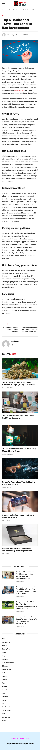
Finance (4, 676)
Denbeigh (11, 35)
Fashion (4, 673)
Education (5, 666)
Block (4, 652)
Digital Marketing (8, 663)
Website (4, 724)
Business (5, 659)
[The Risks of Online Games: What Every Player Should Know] (20, 435)
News (4, 700)
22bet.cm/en (19, 90)
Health (4, 686)
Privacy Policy (25, 738)
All (3, 15)
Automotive (6, 642)
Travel (4, 720)
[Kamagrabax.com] (20, 3)
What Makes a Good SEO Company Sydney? (10, 329)
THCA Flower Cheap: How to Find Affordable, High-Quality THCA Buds (18, 383)
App (3, 639)
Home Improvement (9, 690)
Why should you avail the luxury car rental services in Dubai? (30, 329)
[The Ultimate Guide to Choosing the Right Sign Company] (20, 402)
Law (3, 693)
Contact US (14, 738)
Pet (3, 703)
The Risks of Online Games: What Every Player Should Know (19, 450)
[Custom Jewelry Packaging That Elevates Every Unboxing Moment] (20, 535)
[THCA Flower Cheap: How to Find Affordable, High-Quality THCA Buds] (20, 369)
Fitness (4, 680)
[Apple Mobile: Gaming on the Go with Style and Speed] (20, 501)
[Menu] (3, 3)
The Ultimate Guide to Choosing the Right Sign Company (18, 417)
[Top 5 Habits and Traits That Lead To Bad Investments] (20, 51)
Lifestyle (5, 697)
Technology (6, 717)
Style (4, 714)
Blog (3, 656)
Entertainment (7, 669)
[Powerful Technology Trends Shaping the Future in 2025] (20, 468)
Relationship (6, 707)
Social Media (6, 710)
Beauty (4, 646)
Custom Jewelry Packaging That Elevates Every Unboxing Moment (17, 549)
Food (3, 683)
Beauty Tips (6, 649)
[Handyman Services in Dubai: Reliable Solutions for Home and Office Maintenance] (8, 620)
